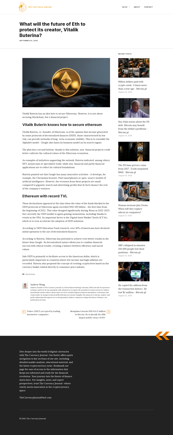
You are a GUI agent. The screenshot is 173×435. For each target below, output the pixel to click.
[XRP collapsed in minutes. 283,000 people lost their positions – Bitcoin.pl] (133, 239)
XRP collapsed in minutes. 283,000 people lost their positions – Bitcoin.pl (132, 249)
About (137, 7)
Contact (148, 7)
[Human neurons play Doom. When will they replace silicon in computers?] (133, 199)
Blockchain (30, 274)
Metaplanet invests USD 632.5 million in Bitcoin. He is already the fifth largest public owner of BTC (88, 314)
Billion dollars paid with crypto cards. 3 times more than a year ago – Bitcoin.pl (132, 85)
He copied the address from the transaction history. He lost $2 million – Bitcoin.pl (132, 289)
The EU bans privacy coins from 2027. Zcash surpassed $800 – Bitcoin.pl (133, 169)
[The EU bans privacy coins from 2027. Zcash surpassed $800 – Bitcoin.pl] (133, 159)
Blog (124, 7)
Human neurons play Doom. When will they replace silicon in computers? (133, 209)
